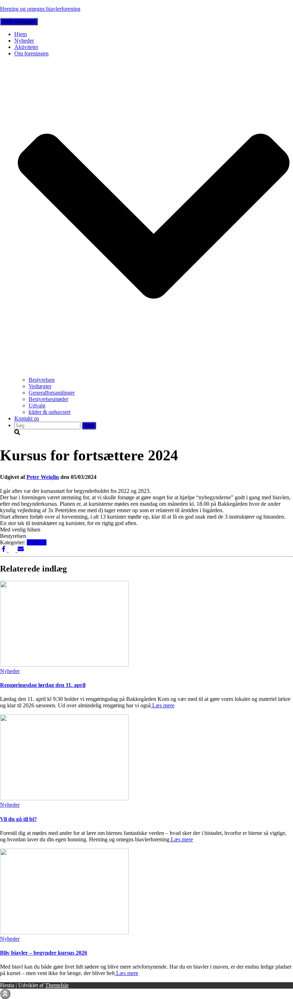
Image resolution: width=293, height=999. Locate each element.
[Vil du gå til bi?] (64, 798)
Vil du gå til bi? (18, 819)
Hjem (20, 34)
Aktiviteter (26, 47)
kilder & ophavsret (49, 412)
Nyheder (24, 41)
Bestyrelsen (42, 380)
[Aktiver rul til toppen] (5, 994)
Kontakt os (26, 418)
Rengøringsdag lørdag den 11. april (42, 685)
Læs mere (162, 705)
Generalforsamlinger (52, 393)
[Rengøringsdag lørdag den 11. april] (64, 665)
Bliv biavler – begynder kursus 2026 (43, 953)
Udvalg (37, 405)
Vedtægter (40, 386)
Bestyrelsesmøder (48, 399)
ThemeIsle (57, 985)
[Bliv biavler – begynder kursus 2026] (64, 932)
